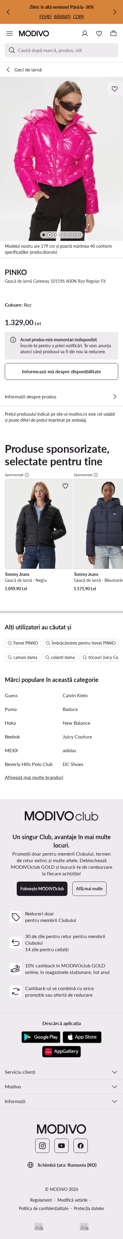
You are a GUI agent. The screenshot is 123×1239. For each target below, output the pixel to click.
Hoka (10, 723)
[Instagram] (42, 1146)
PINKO (16, 272)
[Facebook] (80, 1146)
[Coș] (113, 33)
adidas (69, 750)
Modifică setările (72, 1200)
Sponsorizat (14, 474)
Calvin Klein (75, 695)
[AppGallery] (61, 1052)
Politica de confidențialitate (43, 1208)
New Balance (76, 723)
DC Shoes (73, 764)
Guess (11, 695)
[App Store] (82, 1037)
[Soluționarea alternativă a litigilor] (38, 1226)
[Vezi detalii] (114, 396)
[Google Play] (40, 1037)
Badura (70, 709)
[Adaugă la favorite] (115, 89)
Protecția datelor (89, 1208)
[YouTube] (61, 1146)
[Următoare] (114, 12)
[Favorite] (99, 33)
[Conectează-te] (85, 33)
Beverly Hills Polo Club (29, 764)
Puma (11, 709)
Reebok (12, 736)
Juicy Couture (77, 736)
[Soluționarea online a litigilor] (84, 1226)
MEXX (11, 750)
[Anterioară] (8, 12)
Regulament (41, 1200)
